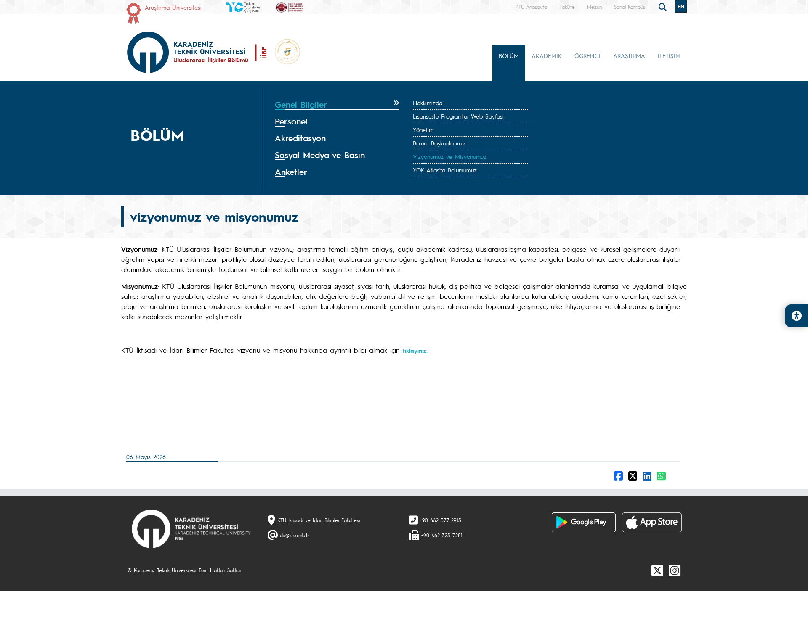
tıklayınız (414, 350)
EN (681, 6)
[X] (657, 570)
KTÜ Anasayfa (531, 6)
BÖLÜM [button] (509, 55)
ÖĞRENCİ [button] (587, 55)
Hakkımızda (427, 102)
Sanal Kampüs (629, 6)
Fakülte (567, 6)
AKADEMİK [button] (547, 55)
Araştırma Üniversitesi (173, 7)
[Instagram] (674, 570)
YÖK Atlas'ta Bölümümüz (445, 170)
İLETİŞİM (669, 55)
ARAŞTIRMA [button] (629, 55)
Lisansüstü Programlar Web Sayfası (458, 116)
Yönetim (423, 129)
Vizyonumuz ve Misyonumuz (449, 156)
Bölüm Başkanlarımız (439, 143)
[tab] (337, 104)
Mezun (594, 6)
